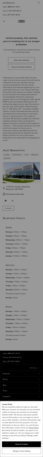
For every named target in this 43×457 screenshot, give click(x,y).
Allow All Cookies (21, 444)
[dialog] (21, 429)
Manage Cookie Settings (21, 451)
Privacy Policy (34, 428)
